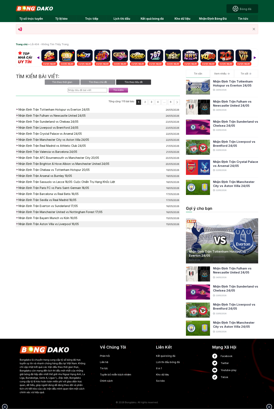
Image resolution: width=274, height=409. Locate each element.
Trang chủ (21, 44)
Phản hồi (105, 355)
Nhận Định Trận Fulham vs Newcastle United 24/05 (232, 103)
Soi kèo (160, 380)
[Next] (254, 57)
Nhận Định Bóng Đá (213, 18)
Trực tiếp (91, 18)
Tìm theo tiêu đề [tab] (134, 82)
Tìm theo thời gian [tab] (62, 82)
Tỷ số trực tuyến (31, 18)
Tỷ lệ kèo (61, 18)
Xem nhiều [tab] (220, 73)
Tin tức (243, 18)
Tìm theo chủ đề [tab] (98, 82)
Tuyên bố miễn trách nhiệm (115, 374)
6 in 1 (159, 368)
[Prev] (38, 57)
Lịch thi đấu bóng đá (168, 362)
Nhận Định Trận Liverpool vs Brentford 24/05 (234, 144)
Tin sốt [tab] (244, 73)
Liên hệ (104, 362)
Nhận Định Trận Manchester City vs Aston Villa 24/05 (234, 184)
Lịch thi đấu (122, 18)
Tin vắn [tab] (198, 73)
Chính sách (106, 380)
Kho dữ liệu (182, 18)
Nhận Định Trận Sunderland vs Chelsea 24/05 (235, 123)
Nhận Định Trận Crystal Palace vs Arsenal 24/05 (235, 164)
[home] (35, 8)
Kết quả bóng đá (152, 18)
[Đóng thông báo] (254, 29)
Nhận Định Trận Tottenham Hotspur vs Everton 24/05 (233, 83)
